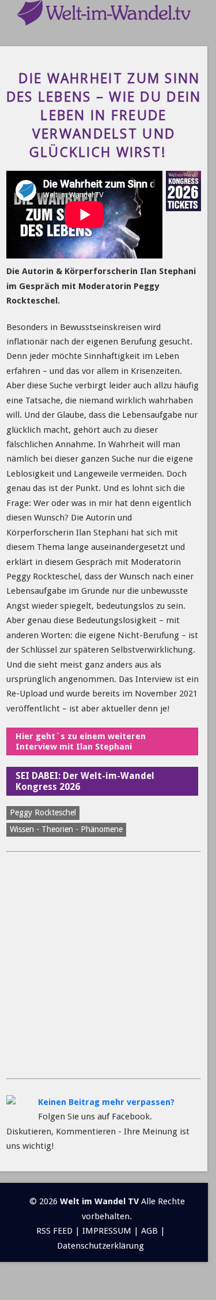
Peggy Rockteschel (43, 812)
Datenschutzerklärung (100, 1246)
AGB (149, 1231)
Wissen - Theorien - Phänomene (66, 829)
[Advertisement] (108, 965)
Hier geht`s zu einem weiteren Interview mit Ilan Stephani (81, 741)
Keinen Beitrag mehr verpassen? (106, 1102)
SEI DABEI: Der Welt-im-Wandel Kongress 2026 (85, 781)
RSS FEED (54, 1231)
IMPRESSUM (106, 1231)
